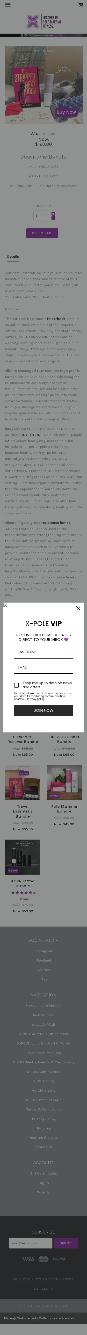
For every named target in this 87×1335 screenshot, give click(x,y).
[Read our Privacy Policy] (70, 694)
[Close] (78, 608)
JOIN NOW (43, 710)
